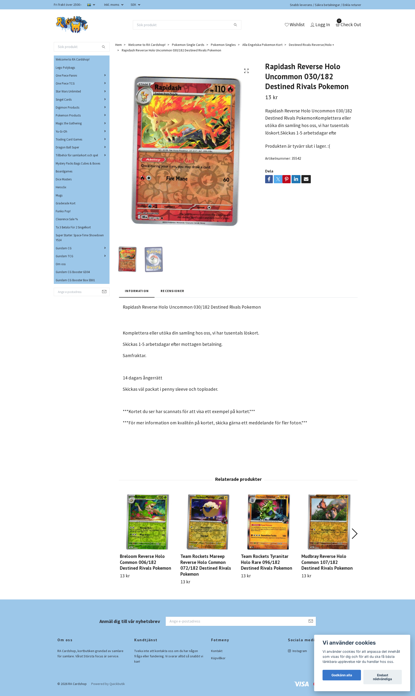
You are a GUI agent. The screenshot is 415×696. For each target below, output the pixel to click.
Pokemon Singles (223, 45)
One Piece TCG (65, 83)
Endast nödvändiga (382, 677)
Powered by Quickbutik (108, 684)
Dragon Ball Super (67, 147)
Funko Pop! (63, 211)
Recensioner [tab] (172, 291)
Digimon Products (67, 107)
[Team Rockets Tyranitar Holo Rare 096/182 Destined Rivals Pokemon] (268, 522)
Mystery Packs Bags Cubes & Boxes (78, 163)
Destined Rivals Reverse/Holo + (311, 45)
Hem (118, 45)
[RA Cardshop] (72, 24)
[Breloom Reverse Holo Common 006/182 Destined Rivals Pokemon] (147, 522)
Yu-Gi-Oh (61, 131)
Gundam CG (64, 248)
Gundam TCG (64, 256)
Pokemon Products (68, 115)
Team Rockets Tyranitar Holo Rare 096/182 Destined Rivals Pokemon (266, 562)
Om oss (61, 264)
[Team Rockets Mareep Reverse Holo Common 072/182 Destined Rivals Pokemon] (207, 522)
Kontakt (216, 651)
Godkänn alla (341, 675)
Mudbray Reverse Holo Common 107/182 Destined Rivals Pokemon (327, 562)
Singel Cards (64, 99)
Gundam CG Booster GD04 (73, 272)
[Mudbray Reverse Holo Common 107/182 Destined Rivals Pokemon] (328, 522)
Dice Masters (64, 179)
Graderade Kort (65, 203)
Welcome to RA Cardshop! (73, 59)
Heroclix (61, 187)
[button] (354, 533)
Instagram (299, 651)
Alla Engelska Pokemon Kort (262, 45)
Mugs (59, 195)
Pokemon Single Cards (188, 45)
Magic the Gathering (69, 123)
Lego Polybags (65, 67)
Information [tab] (137, 291)
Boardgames (64, 171)
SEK (134, 4)
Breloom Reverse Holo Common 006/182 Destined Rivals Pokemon (145, 562)
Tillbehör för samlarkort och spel (77, 155)
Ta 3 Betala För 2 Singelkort (73, 227)
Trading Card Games (69, 139)
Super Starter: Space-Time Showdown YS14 (80, 237)
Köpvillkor (218, 658)
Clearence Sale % (67, 219)
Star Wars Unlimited (68, 91)
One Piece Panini (66, 75)
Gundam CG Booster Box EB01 (75, 280)
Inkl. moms (112, 4)
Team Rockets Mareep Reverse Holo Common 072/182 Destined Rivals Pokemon (205, 565)
